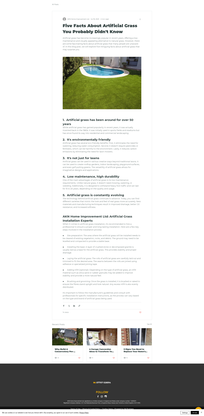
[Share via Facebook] (64, 306)
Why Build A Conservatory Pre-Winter (64, 350)
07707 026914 (103, 382)
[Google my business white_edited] (105, 396)
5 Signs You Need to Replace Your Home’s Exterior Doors (135, 350)
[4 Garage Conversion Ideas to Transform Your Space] (102, 336)
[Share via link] (79, 306)
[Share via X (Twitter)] (69, 306)
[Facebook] (98, 396)
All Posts (55, 4)
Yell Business (129, 409)
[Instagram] (101, 396)
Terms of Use (75, 409)
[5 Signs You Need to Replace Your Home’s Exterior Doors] (136, 336)
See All (149, 324)
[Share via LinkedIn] (74, 306)
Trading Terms (107, 409)
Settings (185, 413)
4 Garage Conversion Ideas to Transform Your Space (101, 350)
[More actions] (140, 19)
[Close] (201, 412)
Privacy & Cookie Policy (91, 409)
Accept (195, 413)
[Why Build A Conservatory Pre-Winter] (67, 336)
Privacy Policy (84, 413)
